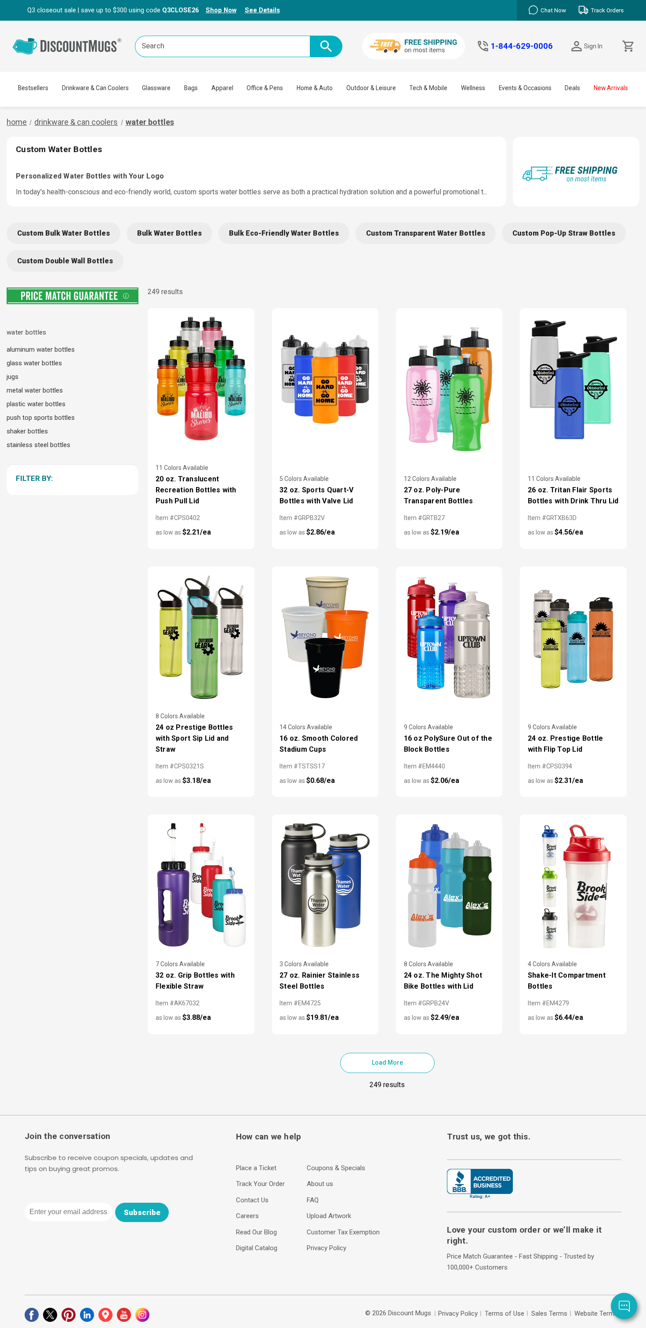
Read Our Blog (256, 1232)
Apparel (222, 87)
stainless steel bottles (38, 445)
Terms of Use (504, 1313)
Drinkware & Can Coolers (95, 87)
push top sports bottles (41, 418)
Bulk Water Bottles (169, 233)
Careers (247, 1216)
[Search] (326, 46)
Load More (387, 1062)
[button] (71, 478)
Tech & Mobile (428, 87)
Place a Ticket (256, 1168)
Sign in (593, 46)
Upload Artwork (329, 1216)
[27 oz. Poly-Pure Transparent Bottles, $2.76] (449, 390)
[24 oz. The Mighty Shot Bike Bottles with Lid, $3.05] (449, 886)
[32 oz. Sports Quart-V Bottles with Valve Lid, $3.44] (325, 379)
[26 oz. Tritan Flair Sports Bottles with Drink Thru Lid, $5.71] (573, 379)
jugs (12, 377)
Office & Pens (265, 87)
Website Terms (596, 1313)
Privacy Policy (326, 1248)
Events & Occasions (525, 87)
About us (320, 1184)
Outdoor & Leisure (371, 87)
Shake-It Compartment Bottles (567, 980)
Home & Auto (315, 87)
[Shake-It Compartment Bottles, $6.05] (573, 886)
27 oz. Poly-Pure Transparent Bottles (438, 495)
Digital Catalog (256, 1248)
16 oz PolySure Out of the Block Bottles (448, 743)
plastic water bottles (36, 404)
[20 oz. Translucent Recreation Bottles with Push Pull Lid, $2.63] (201, 379)
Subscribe (142, 1212)
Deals (572, 87)
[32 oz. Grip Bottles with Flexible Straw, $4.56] (201, 886)
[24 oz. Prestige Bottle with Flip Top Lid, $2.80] (573, 638)
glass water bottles (34, 363)
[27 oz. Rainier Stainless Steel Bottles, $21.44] (325, 886)
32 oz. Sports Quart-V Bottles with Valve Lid (316, 495)
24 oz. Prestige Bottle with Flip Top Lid (565, 743)
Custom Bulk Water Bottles (63, 233)
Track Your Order (260, 1184)
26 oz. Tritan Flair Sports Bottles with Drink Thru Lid (573, 495)
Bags (191, 87)
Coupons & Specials (336, 1168)
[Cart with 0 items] (627, 46)
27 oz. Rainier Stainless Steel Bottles (319, 980)
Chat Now (553, 10)
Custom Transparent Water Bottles (425, 233)
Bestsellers (33, 87)
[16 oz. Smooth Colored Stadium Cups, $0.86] (325, 638)
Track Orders (607, 10)
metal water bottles (35, 390)
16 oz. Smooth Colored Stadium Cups (318, 743)
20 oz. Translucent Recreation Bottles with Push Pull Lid (196, 490)
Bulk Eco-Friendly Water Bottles (284, 233)
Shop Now (221, 10)
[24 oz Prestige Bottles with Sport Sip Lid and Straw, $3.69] (201, 638)
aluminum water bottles (41, 349)
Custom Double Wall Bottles (65, 261)
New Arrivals (611, 87)
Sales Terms (549, 1313)
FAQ (313, 1200)
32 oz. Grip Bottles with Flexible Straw (195, 980)
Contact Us (252, 1200)
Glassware (156, 87)
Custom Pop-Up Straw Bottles (563, 233)
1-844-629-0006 (521, 46)
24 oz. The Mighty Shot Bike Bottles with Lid (443, 980)
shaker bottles (27, 431)
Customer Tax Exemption (343, 1232)
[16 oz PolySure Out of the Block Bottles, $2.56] (449, 638)
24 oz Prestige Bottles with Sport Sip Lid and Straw (194, 738)
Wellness (473, 87)
